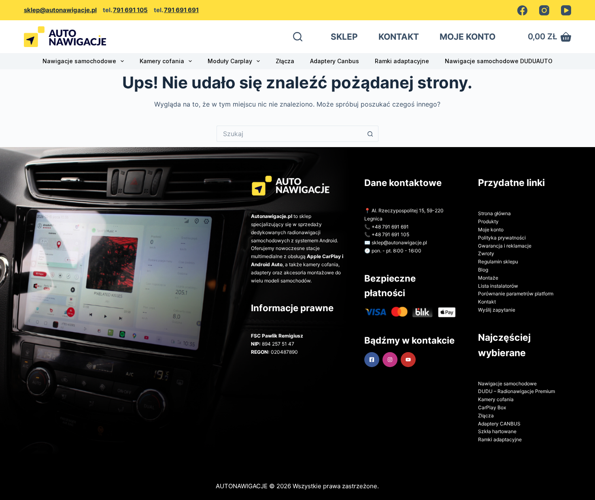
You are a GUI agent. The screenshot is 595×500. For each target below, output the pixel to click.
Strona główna (494, 213)
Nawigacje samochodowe (79, 61)
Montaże (488, 278)
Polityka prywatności (502, 238)
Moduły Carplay (230, 61)
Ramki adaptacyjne (402, 61)
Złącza (285, 61)
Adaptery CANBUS (499, 424)
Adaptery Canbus (334, 61)
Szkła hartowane (497, 431)
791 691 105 (130, 10)
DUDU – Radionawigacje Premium (516, 391)
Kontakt (487, 302)
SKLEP (344, 37)
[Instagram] (544, 10)
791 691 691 (181, 10)
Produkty (488, 221)
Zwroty (486, 253)
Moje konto (491, 229)
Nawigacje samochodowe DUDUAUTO (498, 61)
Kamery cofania (162, 61)
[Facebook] (522, 10)
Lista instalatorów (498, 286)
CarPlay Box (492, 407)
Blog (483, 270)
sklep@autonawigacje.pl (60, 10)
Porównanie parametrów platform (515, 294)
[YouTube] (566, 10)
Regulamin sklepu (498, 262)
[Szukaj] (297, 36)
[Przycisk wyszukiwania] (370, 134)
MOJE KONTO (467, 37)
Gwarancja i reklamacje (504, 246)
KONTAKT (398, 37)
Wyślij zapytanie (496, 310)
